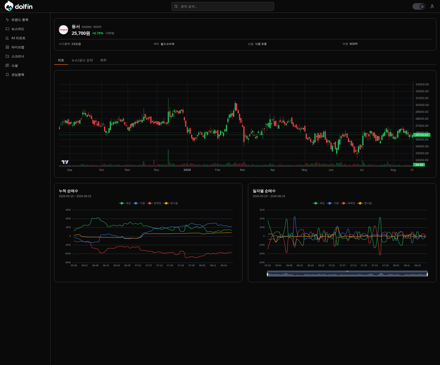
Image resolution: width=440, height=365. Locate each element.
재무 (103, 60)
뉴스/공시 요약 (82, 60)
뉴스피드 (17, 29)
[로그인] (432, 6)
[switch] (418, 6)
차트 (61, 60)
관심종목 (17, 74)
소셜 (14, 65)
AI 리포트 (18, 38)
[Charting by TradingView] (65, 162)
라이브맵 (17, 47)
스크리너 (17, 56)
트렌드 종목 (19, 19)
